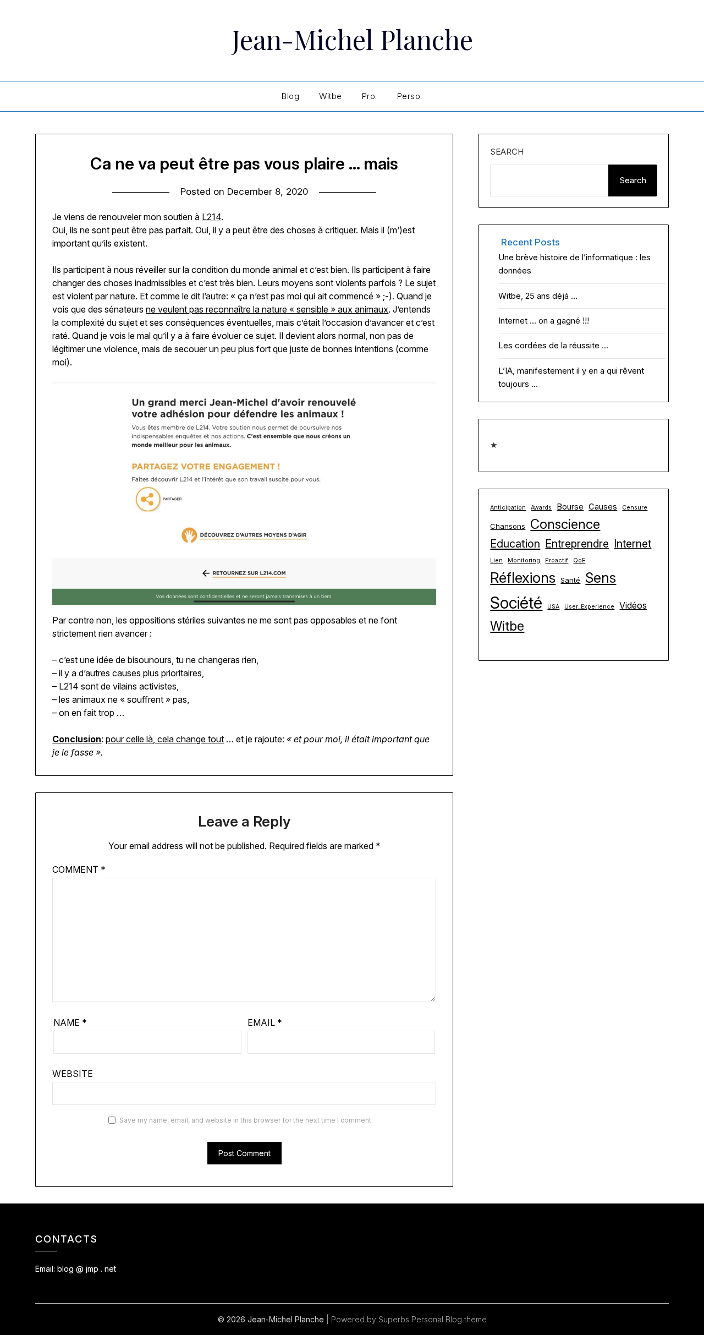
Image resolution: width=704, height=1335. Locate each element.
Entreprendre (577, 543)
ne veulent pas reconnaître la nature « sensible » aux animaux (267, 309)
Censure (634, 507)
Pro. (369, 96)
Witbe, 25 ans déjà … (538, 296)
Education (515, 543)
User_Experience (589, 606)
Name (70, 1022)
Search (507, 151)
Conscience (565, 524)
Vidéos (633, 605)
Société (516, 602)
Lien (496, 560)
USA (553, 606)
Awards (541, 507)
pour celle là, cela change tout (165, 739)
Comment (79, 869)
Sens (600, 577)
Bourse (570, 507)
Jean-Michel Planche (352, 39)
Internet (632, 543)
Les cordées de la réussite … (553, 345)
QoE (579, 560)
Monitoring (524, 560)
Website (72, 1073)
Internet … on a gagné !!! (543, 320)
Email (265, 1022)
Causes (602, 507)
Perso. (409, 96)
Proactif (556, 560)
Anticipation (508, 507)
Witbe (330, 96)
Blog (290, 96)
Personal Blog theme (449, 1319)
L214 (211, 216)
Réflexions (523, 577)
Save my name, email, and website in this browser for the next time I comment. (246, 1120)
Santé (570, 580)
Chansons (507, 526)
